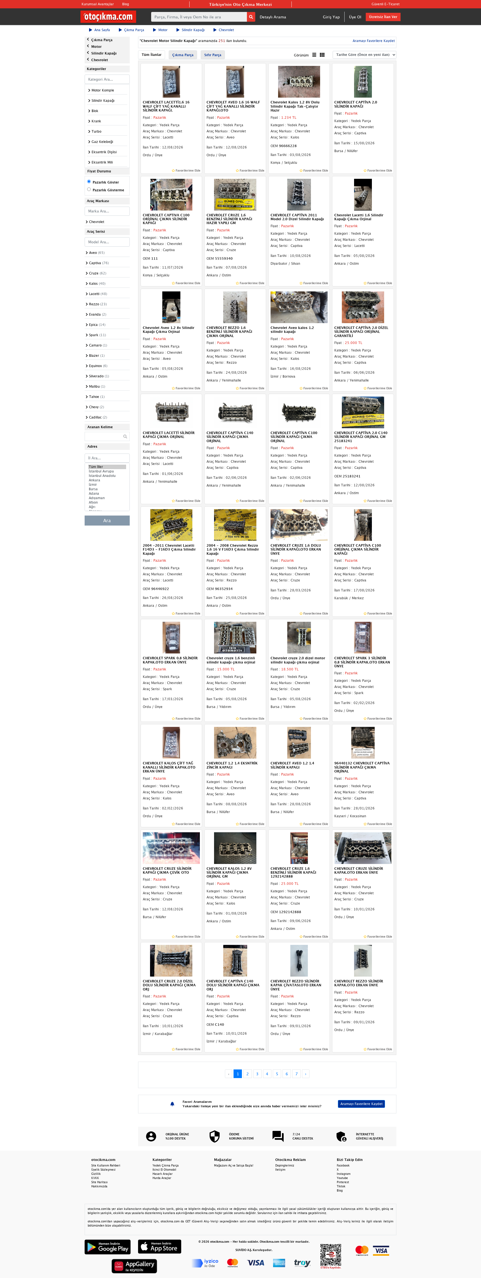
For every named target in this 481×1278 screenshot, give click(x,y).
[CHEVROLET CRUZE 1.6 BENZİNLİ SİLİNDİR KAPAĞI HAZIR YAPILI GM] (235, 194)
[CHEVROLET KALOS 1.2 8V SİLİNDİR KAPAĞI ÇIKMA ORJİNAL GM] (235, 847)
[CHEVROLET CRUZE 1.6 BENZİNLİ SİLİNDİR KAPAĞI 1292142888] (299, 847)
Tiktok (341, 1186)
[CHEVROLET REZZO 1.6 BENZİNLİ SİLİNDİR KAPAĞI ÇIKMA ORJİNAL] (235, 306)
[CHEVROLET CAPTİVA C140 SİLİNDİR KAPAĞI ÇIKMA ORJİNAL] (235, 411)
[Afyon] (107, 502)
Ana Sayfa (102, 30)
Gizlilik (96, 1173)
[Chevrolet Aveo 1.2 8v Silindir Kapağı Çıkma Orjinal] (171, 306)
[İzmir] (107, 484)
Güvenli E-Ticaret (385, 4)
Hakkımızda (99, 1186)
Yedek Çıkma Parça (166, 1165)
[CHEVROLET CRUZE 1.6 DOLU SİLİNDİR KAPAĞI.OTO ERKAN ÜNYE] (299, 524)
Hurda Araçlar (162, 1178)
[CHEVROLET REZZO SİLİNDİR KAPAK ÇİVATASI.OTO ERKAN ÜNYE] (299, 960)
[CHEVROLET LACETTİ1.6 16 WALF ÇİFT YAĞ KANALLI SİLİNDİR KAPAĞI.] (171, 81)
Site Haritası (99, 1182)
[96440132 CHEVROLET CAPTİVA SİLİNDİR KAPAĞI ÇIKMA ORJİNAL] (363, 742)
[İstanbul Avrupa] (107, 471)
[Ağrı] (107, 507)
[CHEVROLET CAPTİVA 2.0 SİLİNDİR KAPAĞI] (363, 81)
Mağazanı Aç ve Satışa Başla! (233, 1165)
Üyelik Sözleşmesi (103, 1169)
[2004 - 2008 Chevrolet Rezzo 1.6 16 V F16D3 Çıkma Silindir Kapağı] (235, 524)
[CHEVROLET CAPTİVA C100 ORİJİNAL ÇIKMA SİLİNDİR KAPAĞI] (363, 524)
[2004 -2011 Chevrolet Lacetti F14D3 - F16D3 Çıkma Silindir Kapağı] (171, 524)
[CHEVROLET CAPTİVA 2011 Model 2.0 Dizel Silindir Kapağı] (299, 194)
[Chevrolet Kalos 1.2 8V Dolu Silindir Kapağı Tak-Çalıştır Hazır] (299, 81)
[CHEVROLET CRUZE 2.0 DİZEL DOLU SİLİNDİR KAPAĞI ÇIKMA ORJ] (171, 960)
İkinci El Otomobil (164, 1169)
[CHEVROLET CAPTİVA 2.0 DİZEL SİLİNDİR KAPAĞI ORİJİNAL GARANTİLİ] (363, 306)
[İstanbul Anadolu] (107, 476)
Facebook (343, 1165)
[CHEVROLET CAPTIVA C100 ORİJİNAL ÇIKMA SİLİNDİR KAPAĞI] (171, 194)
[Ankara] (107, 480)
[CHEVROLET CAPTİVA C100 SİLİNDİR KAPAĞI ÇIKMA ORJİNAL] (299, 411)
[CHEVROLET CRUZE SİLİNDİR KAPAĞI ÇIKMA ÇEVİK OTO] (171, 847)
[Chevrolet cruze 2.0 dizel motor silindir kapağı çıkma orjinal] (299, 637)
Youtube (342, 1178)
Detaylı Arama (273, 16)
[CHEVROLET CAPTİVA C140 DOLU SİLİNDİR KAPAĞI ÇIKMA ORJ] (235, 960)
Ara (107, 520)
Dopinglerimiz (284, 1165)
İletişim (280, 1169)
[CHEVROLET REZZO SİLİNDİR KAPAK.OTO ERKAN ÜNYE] (363, 960)
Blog (125, 4)
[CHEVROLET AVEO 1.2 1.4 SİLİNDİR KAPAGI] (299, 742)
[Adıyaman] (107, 498)
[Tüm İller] (107, 467)
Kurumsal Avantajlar (98, 4)
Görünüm (301, 55)
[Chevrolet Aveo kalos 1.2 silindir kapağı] (299, 306)
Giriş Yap (331, 16)
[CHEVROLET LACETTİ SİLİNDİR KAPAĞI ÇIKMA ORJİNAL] (171, 411)
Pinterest (343, 1182)
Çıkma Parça (134, 30)
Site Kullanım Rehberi (105, 1165)
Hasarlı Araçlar (163, 1173)
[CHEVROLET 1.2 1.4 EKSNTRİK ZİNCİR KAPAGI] (235, 742)
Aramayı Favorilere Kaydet (361, 1104)
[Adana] (107, 493)
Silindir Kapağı (193, 30)
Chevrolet (226, 30)
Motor (163, 30)
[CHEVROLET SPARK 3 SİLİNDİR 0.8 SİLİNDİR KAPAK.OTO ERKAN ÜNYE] (363, 637)
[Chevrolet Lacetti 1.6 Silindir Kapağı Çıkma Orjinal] (363, 194)
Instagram (343, 1173)
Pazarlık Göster (106, 182)
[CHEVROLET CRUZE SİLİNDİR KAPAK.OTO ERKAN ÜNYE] (363, 847)
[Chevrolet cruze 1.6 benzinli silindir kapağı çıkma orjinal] (235, 637)
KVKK (95, 1178)
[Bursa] (107, 489)
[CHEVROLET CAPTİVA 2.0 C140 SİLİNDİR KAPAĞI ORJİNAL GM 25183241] (363, 411)
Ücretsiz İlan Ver (383, 17)
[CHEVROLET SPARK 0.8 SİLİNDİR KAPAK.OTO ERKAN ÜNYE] (171, 637)
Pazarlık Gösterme (108, 190)
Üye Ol (355, 16)
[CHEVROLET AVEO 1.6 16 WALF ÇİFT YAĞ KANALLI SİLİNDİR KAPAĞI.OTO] (235, 81)
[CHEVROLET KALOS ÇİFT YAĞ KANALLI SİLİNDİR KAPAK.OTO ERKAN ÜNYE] (171, 742)
